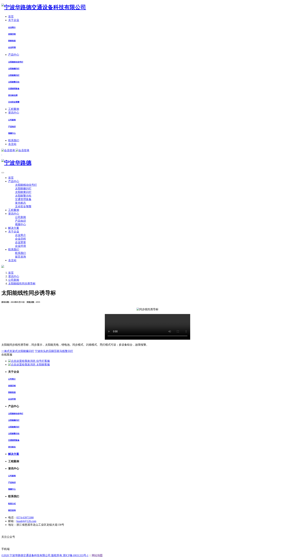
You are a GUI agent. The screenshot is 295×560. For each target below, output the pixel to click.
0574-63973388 (25, 517)
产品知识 (12, 126)
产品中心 (13, 54)
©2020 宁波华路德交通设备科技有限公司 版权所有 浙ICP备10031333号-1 (44, 555)
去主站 (12, 144)
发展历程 (12, 34)
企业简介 (12, 27)
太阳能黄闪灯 (13, 75)
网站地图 (97, 555)
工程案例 (13, 109)
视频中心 (12, 133)
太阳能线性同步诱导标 (22, 283)
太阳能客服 (43, 364)
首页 (11, 16)
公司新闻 (12, 120)
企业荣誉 (20, 242)
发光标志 (20, 202)
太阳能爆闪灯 (13, 69)
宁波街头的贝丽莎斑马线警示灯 (54, 351)
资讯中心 (13, 112)
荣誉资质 (12, 41)
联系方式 (12, 504)
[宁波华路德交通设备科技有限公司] (43, 7)
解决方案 (13, 227)
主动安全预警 (13, 102)
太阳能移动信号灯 (15, 62)
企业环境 (12, 47)
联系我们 (13, 140)
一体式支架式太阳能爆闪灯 (17, 351)
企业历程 (20, 238)
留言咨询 (20, 256)
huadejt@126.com (26, 521)
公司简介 (12, 379)
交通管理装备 (13, 89)
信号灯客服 (43, 360)
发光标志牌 (13, 95)
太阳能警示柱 (13, 82)
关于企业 (13, 20)
